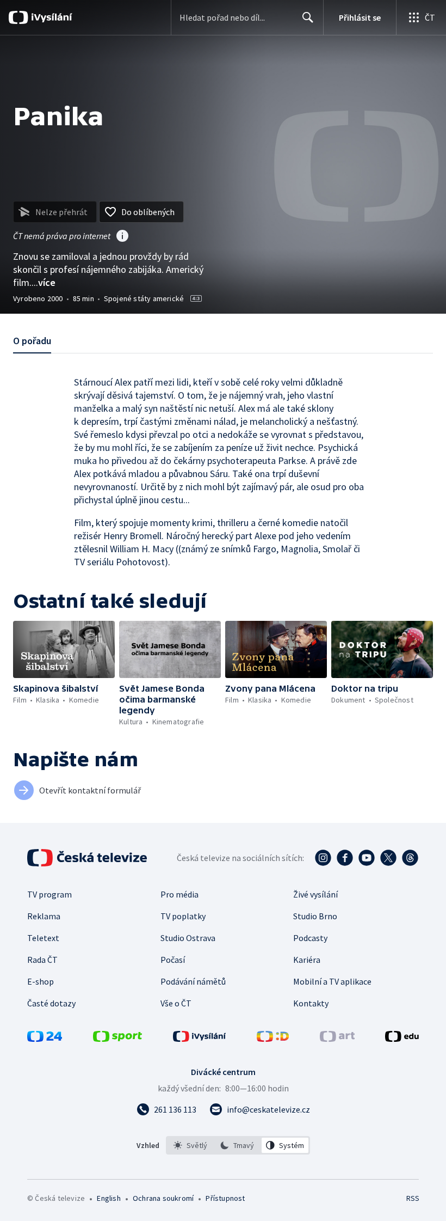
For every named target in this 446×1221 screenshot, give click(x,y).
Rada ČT (42, 959)
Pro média (179, 894)
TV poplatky (183, 916)
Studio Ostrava (187, 937)
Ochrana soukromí (163, 1198)
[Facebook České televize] (345, 857)
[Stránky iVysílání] (199, 1038)
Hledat (308, 17)
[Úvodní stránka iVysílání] (50, 17)
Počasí (172, 959)
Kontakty (311, 1003)
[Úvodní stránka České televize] (88, 857)
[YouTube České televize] (366, 857)
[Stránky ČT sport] (117, 1038)
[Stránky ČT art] (337, 1038)
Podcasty (310, 937)
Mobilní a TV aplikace (332, 981)
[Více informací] (122, 236)
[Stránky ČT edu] (402, 1038)
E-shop (40, 981)
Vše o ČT (175, 1003)
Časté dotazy (51, 1003)
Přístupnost (225, 1198)
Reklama (43, 916)
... (43, 282)
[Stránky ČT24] (44, 1038)
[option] (191, 1145)
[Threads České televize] (410, 857)
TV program (49, 894)
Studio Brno (315, 916)
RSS (412, 1198)
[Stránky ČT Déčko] (273, 1038)
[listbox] (238, 1145)
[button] (64, 649)
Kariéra (306, 959)
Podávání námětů (193, 981)
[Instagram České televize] (323, 857)
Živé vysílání (315, 894)
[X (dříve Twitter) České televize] (388, 857)
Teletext (43, 937)
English (108, 1198)
